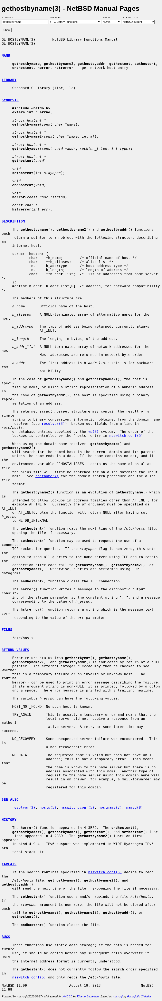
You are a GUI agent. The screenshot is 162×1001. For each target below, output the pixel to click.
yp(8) (93, 432)
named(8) (134, 807)
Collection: (131, 17)
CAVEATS (9, 864)
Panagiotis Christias (139, 996)
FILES (7, 630)
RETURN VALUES (15, 650)
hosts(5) (48, 807)
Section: (56, 17)
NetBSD (67, 996)
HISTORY (9, 820)
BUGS (6, 937)
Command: (10, 17)
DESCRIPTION (13, 221)
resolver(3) (53, 424)
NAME (6, 56)
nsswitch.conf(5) (126, 436)
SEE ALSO (10, 799)
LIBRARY (9, 80)
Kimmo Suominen (88, 996)
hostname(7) (47, 476)
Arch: (108, 17)
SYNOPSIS (10, 100)
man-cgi (118, 996)
